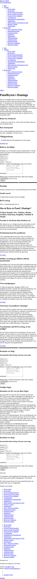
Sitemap (2, 578)
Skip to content (4, 1)
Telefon (2, 158)
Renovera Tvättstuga (14, 43)
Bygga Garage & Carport (15, 14)
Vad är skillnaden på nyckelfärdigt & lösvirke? (14, 423)
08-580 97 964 (9, 567)
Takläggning (11, 21)
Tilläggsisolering (12, 38)
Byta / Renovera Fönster (15, 29)
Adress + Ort (4, 162)
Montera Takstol (12, 24)
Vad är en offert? (5, 413)
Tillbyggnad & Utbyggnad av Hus (18, 23)
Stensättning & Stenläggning (16, 19)
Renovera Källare (13, 45)
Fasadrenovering (13, 33)
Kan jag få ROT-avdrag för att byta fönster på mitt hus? (16, 395)
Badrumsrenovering (13, 31)
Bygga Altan (11, 9)
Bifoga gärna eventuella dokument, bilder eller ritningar (16, 176)
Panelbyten (11, 34)
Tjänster (6, 7)
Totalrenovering (12, 40)
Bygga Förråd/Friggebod (15, 12)
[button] (18, 395)
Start (5, 6)
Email (2, 160)
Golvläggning (12, 17)
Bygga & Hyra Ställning (15, 16)
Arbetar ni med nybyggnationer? (9, 403)
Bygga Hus (11, 11)
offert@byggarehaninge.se (12, 568)
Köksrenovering (12, 41)
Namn (2, 156)
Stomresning (11, 26)
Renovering (7, 28)
